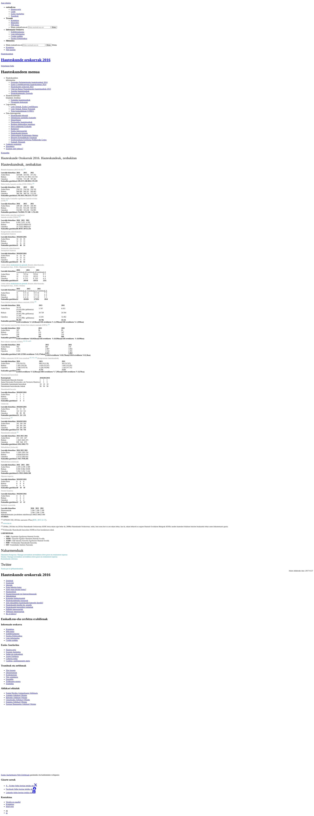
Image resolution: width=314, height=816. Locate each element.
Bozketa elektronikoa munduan (23, 124)
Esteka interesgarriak (19, 131)
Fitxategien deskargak (19, 102)
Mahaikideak (11, 596)
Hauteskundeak (7, 54)
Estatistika (10, 684)
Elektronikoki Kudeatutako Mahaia (24, 135)
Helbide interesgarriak (14, 609)
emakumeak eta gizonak (19, 265)
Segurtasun (7, 66)
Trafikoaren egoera (13, 681)
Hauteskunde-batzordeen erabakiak (19, 607)
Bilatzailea (15, 23)
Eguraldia (9, 679)
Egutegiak (10, 583)
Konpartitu (5, 153)
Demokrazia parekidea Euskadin (23, 118)
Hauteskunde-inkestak (19, 115)
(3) (26, 341)
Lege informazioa (13, 638)
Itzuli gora (10, 806)
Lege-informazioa (18, 34)
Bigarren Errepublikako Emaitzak (24, 138)
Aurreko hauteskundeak (20, 91)
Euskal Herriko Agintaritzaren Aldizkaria (22, 693)
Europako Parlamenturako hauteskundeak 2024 (29, 82)
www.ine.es (7, 523)
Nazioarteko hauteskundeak (21, 122)
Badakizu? (15, 129)
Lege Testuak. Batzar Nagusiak (23, 109)
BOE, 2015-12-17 (39, 520)
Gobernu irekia (12, 659)
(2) (24, 341)
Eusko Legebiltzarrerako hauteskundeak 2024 (28, 85)
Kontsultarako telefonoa (9, 559)
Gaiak (13, 12)
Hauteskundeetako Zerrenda (22, 93)
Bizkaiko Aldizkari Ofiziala (16, 698)
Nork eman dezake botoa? (16, 589)
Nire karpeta (10, 50)
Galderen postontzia (13, 144)
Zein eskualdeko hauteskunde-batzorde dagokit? (24, 603)
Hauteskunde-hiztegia (19, 133)
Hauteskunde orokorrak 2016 (25, 60)
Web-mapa (15, 25)
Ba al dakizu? (11, 614)
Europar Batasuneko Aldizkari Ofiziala (21, 704)
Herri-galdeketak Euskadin (21, 127)
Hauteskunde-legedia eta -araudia (19, 605)
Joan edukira (6, 3)
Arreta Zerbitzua (12, 656)
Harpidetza (10, 146)
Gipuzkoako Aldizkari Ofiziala (18, 700)
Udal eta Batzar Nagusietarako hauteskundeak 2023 (31, 89)
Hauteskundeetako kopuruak (17, 601)
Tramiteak (15, 16)
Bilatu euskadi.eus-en (19, 27)
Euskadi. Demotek (18, 142)
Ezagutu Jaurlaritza (13, 652)
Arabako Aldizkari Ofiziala (16, 695)
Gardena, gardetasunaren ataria (18, 661)
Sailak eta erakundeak (14, 654)
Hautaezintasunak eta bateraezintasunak (21, 594)
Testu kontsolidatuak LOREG (22, 111)
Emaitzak (9, 581)
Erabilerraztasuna (17, 32)
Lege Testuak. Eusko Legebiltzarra (24, 107)
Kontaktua (15, 20)
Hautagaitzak (11, 592)
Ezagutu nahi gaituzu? (14, 149)
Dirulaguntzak (11, 673)
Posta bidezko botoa (13, 587)
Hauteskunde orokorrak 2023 (22, 87)
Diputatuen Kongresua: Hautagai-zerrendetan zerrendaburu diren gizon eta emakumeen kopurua (34, 555)
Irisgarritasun (16, 120)
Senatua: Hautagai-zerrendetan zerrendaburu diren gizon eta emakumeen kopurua (29, 557)
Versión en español (13, 802)
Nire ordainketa (12, 677)
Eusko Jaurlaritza (17, 14)
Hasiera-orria (16, 9)
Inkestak (9, 585)
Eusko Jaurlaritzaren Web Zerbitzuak (15, 775)
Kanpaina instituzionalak (15, 598)
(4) (30, 341)
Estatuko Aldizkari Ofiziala (16, 702)
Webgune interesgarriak (15, 612)
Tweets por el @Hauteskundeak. (12, 569)
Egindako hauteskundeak (20, 100)
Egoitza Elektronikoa (19, 38)
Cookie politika (17, 36)
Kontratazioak (11, 675)
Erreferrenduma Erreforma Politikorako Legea (28, 140)
